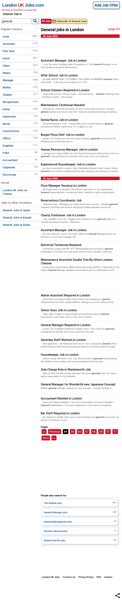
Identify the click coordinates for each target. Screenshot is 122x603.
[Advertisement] (80, 48)
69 (101, 431)
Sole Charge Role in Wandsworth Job (66, 369)
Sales (20, 65)
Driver (20, 109)
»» (54, 438)
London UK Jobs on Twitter (15, 192)
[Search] (35, 21)
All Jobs (46, 21)
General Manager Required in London (66, 325)
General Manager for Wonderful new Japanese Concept (78, 384)
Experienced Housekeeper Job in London (68, 164)
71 (115, 431)
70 (108, 431)
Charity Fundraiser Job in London (63, 215)
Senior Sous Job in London (59, 310)
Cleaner (20, 94)
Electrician (20, 174)
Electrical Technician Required (61, 245)
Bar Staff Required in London (60, 413)
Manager (20, 80)
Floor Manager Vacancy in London (64, 185)
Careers (108, 577)
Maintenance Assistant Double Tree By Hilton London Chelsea (77, 261)
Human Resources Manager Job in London (69, 149)
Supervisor (20, 116)
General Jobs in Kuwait (17, 217)
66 (79, 431)
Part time (20, 51)
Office (20, 138)
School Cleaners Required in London (65, 90)
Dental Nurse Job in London (59, 120)
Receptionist (20, 102)
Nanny (20, 73)
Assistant (20, 44)
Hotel (20, 58)
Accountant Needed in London (61, 398)
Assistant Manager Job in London (64, 60)
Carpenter (20, 167)
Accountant (20, 160)
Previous (54, 431)
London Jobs (18, 5)
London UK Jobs (51, 577)
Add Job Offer (106, 5)
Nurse (20, 123)
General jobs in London (62, 29)
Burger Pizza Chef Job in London (63, 134)
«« (44, 431)
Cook (20, 36)
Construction (20, 131)
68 (94, 431)
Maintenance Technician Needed (63, 105)
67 (86, 431)
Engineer (20, 145)
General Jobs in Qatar (16, 210)
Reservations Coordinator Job (61, 200)
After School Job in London (59, 75)
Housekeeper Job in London (60, 354)
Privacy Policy (86, 577)
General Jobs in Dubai (16, 225)
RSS (99, 577)
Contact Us (69, 577)
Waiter (20, 87)
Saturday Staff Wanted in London (63, 340)
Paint (20, 153)
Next (46, 438)
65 (72, 431)
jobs (80, 503)
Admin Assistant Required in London (65, 295)
